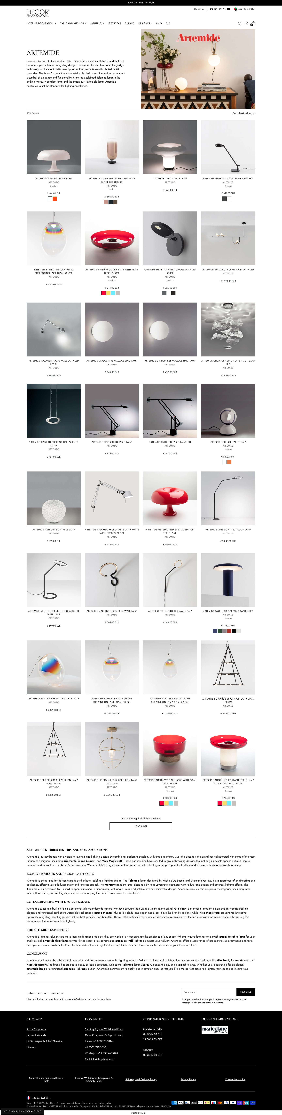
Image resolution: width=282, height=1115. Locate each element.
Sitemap (31, 1047)
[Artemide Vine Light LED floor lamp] (228, 498)
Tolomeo (133, 881)
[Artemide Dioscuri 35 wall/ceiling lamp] (112, 329)
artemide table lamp (232, 937)
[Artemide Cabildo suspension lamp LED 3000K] (54, 411)
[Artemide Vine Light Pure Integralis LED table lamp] (54, 580)
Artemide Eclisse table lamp (228, 442)
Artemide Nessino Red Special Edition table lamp (170, 531)
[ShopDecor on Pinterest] (220, 9)
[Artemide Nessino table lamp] (54, 147)
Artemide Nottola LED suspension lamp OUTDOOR (112, 781)
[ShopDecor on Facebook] (211, 9)
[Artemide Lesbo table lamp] (170, 147)
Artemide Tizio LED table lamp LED (170, 442)
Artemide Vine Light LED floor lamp (228, 529)
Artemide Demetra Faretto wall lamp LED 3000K (170, 271)
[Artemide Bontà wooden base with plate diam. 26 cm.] (112, 238)
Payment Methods (36, 1035)
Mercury (110, 885)
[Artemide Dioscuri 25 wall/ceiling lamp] (170, 329)
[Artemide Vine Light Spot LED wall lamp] (112, 580)
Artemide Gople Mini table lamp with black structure (112, 180)
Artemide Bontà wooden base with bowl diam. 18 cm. (170, 781)
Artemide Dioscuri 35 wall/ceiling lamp (111, 360)
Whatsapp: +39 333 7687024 (101, 1053)
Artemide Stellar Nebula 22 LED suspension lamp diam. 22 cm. (170, 700)
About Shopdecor (36, 1029)
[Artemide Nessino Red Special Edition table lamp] (170, 498)
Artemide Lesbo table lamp (170, 178)
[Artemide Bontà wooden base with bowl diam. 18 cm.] (170, 749)
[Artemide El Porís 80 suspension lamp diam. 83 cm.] (54, 749)
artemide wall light (127, 941)
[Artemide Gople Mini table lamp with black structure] (112, 147)
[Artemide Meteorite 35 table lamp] (54, 498)
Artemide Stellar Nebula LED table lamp (54, 698)
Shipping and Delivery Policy (141, 1079)
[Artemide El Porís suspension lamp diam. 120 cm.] (228, 667)
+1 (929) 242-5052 (95, 1047)
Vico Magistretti (112, 861)
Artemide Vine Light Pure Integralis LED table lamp (53, 612)
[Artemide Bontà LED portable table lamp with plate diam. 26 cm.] (228, 749)
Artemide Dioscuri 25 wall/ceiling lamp (170, 360)
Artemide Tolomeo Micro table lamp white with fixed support (112, 531)
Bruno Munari (86, 861)
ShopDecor (51, 1103)
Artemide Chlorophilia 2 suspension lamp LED (228, 362)
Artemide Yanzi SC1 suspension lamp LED (228, 269)
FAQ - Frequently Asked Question (45, 1041)
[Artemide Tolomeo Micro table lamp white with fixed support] (112, 498)
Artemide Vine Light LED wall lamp (170, 611)
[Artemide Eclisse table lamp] (228, 411)
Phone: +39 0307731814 (98, 1041)
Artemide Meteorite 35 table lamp (53, 529)
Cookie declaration (235, 1079)
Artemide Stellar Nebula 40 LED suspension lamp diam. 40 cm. (54, 271)
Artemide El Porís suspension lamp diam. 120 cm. (228, 700)
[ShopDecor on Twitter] (224, 9)
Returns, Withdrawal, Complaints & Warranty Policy (94, 1079)
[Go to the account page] (246, 23)
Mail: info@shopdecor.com (99, 1059)
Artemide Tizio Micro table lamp (112, 442)
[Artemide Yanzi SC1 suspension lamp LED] (228, 238)
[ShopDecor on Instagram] (215, 9)
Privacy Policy (188, 1079)
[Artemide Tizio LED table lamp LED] (170, 411)
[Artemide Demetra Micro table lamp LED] (228, 147)
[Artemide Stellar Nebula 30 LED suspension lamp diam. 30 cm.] (112, 667)
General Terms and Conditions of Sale (46, 1079)
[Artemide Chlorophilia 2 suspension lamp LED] (228, 329)
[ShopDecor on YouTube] (228, 9)
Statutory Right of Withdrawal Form (104, 1029)
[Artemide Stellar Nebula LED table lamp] (54, 667)
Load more (141, 826)
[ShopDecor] (38, 13)
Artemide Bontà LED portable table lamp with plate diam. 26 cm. (228, 781)
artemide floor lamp (56, 941)
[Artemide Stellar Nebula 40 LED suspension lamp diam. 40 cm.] (54, 238)
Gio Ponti (70, 861)
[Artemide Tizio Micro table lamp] (112, 411)
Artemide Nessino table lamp (53, 178)
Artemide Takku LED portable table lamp (228, 611)
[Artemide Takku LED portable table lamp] (228, 580)
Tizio (30, 889)
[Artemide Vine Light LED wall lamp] (170, 580)
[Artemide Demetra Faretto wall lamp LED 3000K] (170, 238)
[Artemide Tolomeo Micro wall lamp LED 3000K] (54, 329)
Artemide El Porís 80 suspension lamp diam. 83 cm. (54, 781)
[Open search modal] (239, 23)
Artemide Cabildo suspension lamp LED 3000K (54, 443)
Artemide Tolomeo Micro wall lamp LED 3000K (54, 362)
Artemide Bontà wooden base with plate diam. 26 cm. (112, 271)
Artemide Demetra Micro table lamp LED (228, 178)
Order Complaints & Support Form (103, 1035)
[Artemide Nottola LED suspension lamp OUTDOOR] (112, 749)
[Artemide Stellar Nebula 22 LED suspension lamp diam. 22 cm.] (170, 667)
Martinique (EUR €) (39, 1097)
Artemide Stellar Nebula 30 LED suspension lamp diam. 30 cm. (112, 700)
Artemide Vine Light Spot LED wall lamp (112, 611)
